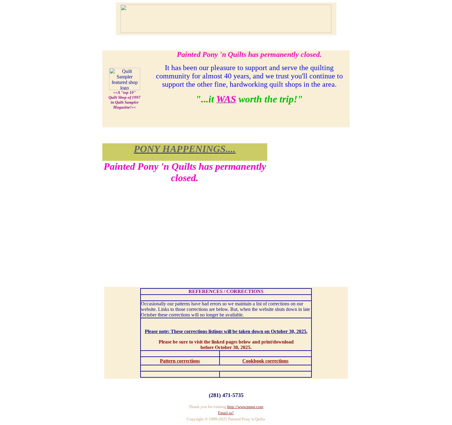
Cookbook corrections (265, 360)
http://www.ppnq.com (245, 406)
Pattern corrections (180, 360)
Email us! (226, 413)
